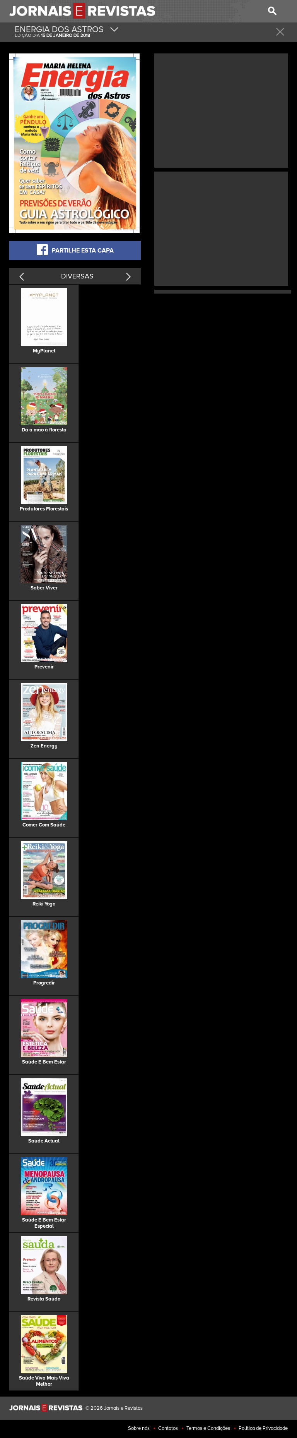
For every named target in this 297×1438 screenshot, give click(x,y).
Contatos (168, 1428)
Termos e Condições (208, 1428)
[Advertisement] (221, 109)
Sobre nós (139, 1428)
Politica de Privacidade (263, 1428)
